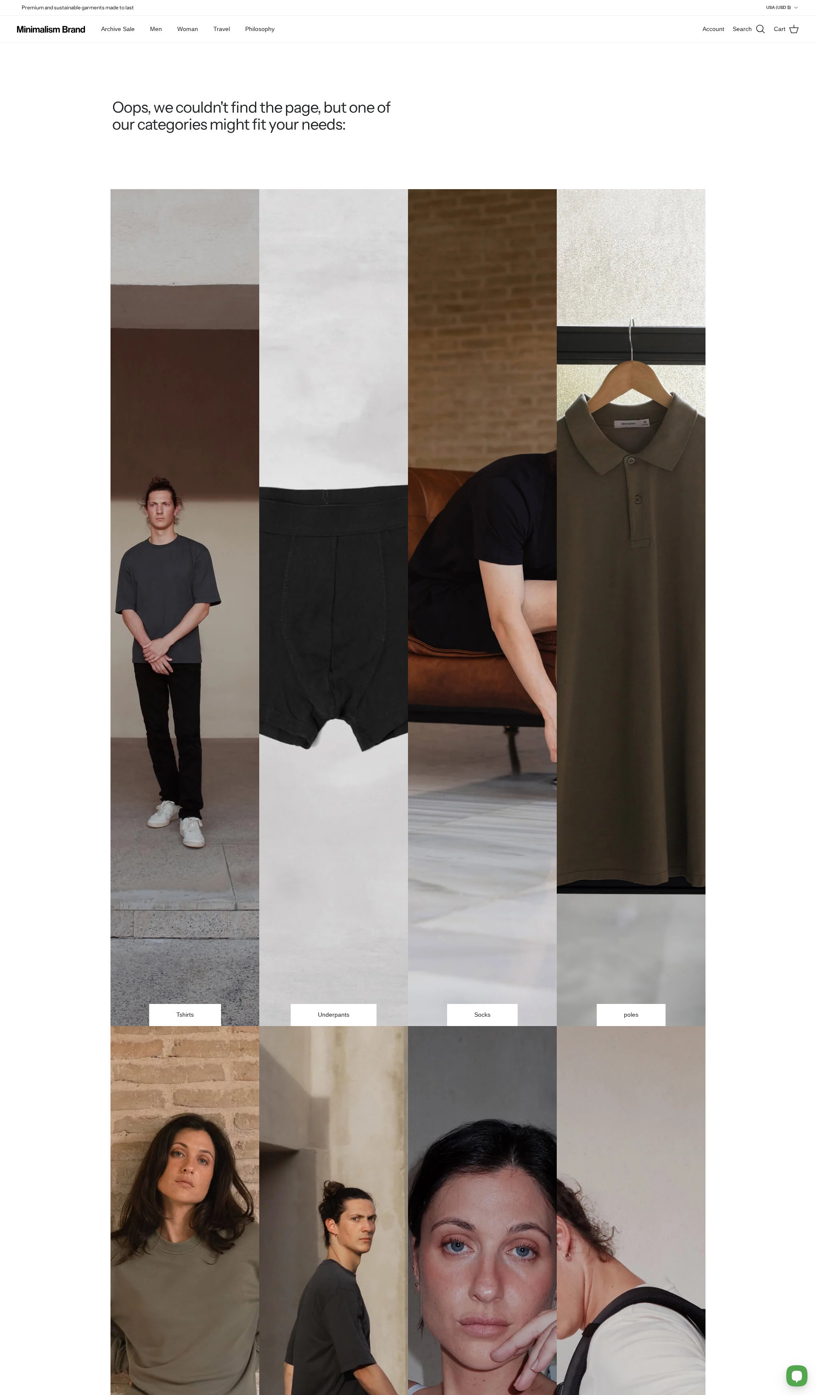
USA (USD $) (778, 7)
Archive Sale (118, 29)
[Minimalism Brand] (51, 29)
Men (156, 29)
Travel (221, 29)
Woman (187, 29)
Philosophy (260, 29)
